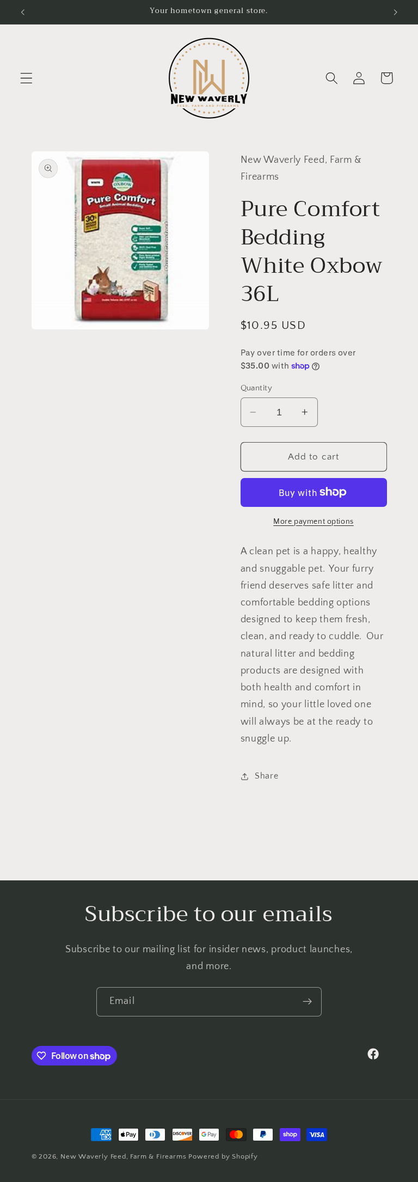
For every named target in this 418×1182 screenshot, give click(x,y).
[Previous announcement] (23, 12)
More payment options (313, 521)
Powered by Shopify (223, 1156)
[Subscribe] (307, 1001)
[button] (26, 78)
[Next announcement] (395, 12)
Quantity (257, 388)
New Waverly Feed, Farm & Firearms (123, 1156)
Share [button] (266, 776)
